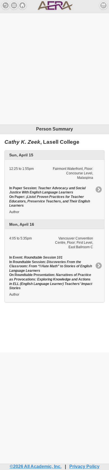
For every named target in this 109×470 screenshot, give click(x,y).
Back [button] (5, 5)
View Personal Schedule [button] (103, 5)
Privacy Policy (84, 466)
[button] (14, 5)
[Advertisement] (54, 68)
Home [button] (22, 5)
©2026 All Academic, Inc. (35, 466)
